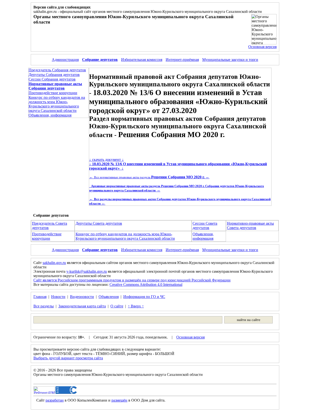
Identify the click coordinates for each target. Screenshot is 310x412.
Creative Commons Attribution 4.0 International (145, 284)
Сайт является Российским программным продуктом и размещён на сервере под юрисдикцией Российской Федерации (132, 280)
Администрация (65, 60)
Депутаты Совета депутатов (99, 223)
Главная (39, 297)
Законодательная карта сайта (82, 306)
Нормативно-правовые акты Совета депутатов (250, 225)
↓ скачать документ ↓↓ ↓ (178, 163)
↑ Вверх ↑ (136, 306)
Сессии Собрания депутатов (52, 79)
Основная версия (262, 47)
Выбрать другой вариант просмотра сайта (68, 358)
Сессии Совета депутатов (205, 225)
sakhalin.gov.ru (54, 263)
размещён (119, 400)
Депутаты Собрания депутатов (54, 75)
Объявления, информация (50, 115)
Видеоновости (82, 297)
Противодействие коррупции (53, 93)
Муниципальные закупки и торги (230, 60)
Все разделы (43, 306)
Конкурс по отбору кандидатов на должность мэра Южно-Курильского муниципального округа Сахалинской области (57, 104)
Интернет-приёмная (182, 60)
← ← (149, 177)
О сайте (116, 306)
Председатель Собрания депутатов (57, 70)
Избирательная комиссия (141, 60)
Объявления (109, 297)
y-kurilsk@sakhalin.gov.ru (86, 271)
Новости (58, 297)
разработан (55, 400)
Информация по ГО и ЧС (144, 297)
